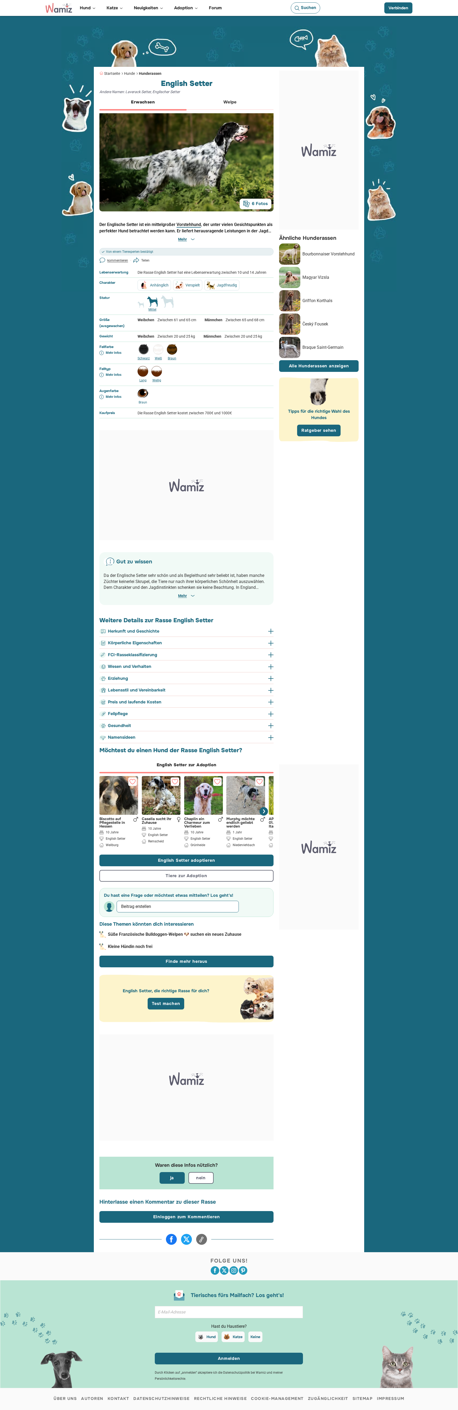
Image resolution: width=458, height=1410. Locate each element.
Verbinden (398, 8)
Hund (211, 1336)
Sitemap (363, 1398)
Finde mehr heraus (186, 961)
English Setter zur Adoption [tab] (187, 765)
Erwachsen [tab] (143, 102)
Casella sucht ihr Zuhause (156, 820)
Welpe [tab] (230, 102)
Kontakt (118, 1398)
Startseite (112, 73)
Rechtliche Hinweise (220, 1398)
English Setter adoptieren (186, 860)
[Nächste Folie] (263, 811)
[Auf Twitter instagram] (234, 1270)
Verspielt (193, 285)
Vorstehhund (189, 224)
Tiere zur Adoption (186, 875)
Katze (238, 1336)
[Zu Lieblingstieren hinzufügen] (132, 781)
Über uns (65, 1398)
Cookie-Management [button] (277, 1398)
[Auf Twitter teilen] (186, 1239)
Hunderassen (150, 73)
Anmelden (229, 1358)
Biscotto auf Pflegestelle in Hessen (112, 822)
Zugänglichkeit (328, 1398)
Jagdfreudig (227, 285)
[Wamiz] (59, 8)
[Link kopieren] (201, 1239)
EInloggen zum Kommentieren (186, 1217)
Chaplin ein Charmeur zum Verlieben (197, 822)
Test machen (166, 1003)
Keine (255, 1336)
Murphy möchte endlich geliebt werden (240, 822)
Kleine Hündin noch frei (130, 946)
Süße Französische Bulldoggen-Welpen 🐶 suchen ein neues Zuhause (174, 934)
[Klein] (141, 306)
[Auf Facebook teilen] (171, 1239)
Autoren (92, 1398)
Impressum (390, 1398)
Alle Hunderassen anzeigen (319, 366)
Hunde (129, 73)
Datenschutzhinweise (161, 1398)
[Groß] (167, 303)
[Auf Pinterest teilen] (243, 1270)
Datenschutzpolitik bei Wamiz (244, 1372)
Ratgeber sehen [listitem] (318, 430)
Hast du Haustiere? (229, 1326)
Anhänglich (159, 285)
